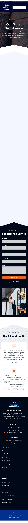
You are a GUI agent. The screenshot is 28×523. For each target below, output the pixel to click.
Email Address (5, 258)
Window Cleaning (6, 502)
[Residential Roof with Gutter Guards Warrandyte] (14, 201)
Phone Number (5, 251)
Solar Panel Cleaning (7, 499)
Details (3, 265)
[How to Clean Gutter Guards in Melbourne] (14, 149)
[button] (14, 7)
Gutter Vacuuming (7, 489)
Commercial (5, 457)
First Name (4, 238)
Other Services (6, 460)
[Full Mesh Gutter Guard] (14, 123)
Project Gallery (6, 464)
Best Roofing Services (14, 410)
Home (3, 450)
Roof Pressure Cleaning (8, 495)
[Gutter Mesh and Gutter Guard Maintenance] (14, 71)
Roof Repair (5, 492)
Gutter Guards (5, 485)
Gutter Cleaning (6, 482)
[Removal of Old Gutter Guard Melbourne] (14, 175)
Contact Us (5, 471)
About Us (4, 467)
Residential (5, 454)
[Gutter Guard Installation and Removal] (14, 97)
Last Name (4, 245)
